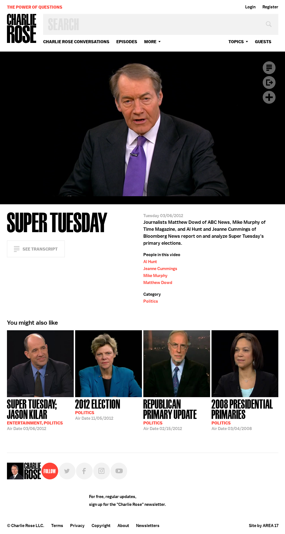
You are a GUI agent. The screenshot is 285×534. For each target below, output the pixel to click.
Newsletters (147, 525)
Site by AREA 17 (263, 525)
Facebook (84, 471)
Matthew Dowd (157, 282)
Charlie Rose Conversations (76, 41)
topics (236, 41)
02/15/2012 (170, 414)
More (150, 41)
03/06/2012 (35, 414)
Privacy (77, 525)
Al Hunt (150, 261)
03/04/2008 (242, 414)
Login (250, 7)
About (123, 525)
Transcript (269, 67)
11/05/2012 (97, 409)
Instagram (101, 471)
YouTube (118, 471)
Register (270, 7)
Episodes (126, 41)
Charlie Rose (21, 29)
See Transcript (40, 249)
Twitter (67, 471)
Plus (269, 97)
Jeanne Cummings (160, 268)
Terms (57, 525)
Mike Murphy (155, 275)
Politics (150, 301)
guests (263, 41)
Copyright (101, 525)
